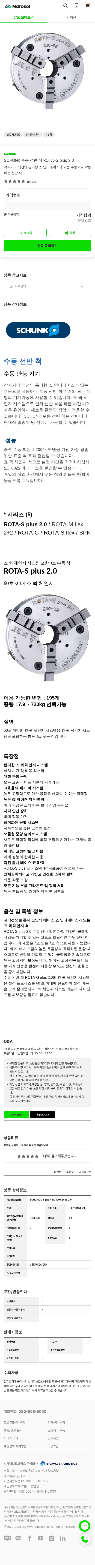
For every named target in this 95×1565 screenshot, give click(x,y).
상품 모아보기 (24, 17)
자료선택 (20, 286)
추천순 (70, 1172)
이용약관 (53, 1446)
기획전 (71, 17)
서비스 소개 (11, 1438)
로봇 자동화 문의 (14, 1422)
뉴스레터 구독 (56, 1430)
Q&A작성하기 (16, 1114)
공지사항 (53, 1438)
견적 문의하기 (47, 246)
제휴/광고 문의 (13, 1430)
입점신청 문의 (56, 1422)
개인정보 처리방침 (15, 1446)
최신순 (57, 1172)
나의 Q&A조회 (43, 1114)
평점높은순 (85, 1172)
